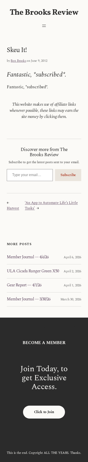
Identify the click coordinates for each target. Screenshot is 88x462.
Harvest (13, 208)
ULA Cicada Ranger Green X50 (33, 271)
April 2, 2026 (72, 271)
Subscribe (68, 175)
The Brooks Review (44, 12)
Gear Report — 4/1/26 (24, 285)
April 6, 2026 (72, 257)
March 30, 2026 (70, 299)
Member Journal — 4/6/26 (28, 257)
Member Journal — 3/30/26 (28, 299)
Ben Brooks (18, 60)
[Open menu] (44, 26)
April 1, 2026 (72, 285)
